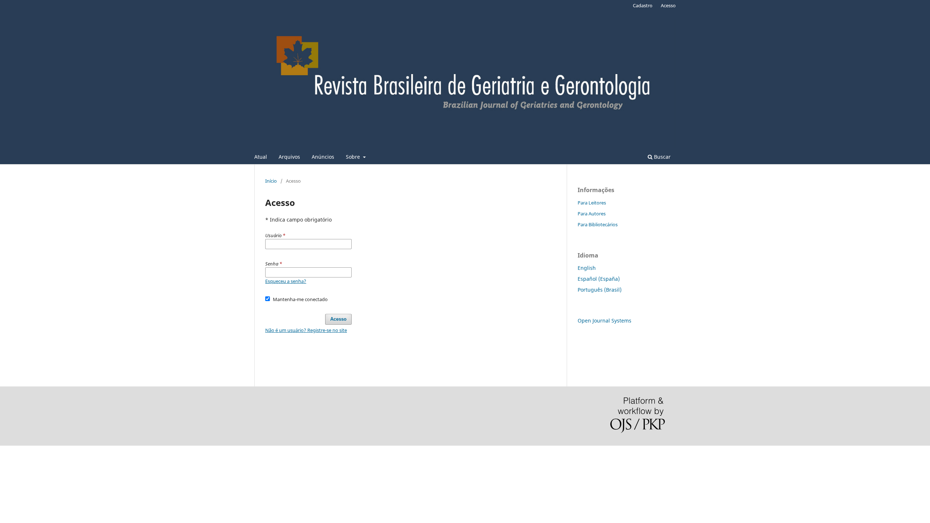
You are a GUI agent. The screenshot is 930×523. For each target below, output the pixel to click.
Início (271, 181)
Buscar (661, 156)
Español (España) (599, 278)
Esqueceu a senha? (285, 281)
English (587, 267)
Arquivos (289, 156)
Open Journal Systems (604, 320)
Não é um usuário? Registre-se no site (306, 330)
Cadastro (642, 5)
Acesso (668, 5)
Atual (260, 156)
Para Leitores (592, 202)
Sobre (353, 156)
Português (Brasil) (600, 289)
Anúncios (323, 156)
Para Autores (592, 213)
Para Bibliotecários (598, 224)
